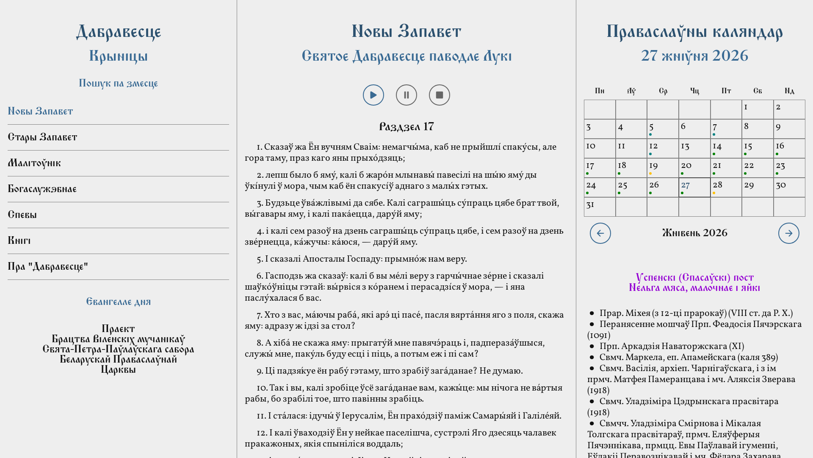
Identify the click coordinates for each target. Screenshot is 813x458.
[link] (118, 293)
